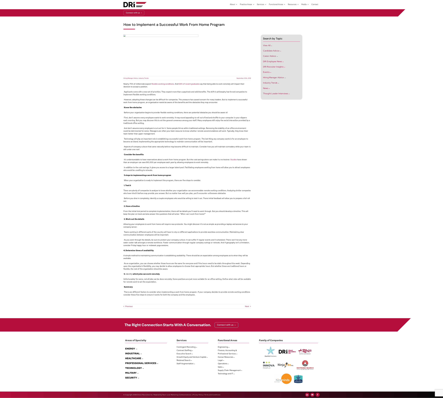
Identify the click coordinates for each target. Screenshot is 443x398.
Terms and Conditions (212, 395)
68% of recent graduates (189, 84)
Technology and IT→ (226, 373)
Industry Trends (143, 78)
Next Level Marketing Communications (176, 395)
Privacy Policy (198, 395)
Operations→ (223, 363)
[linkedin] (307, 395)
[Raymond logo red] (305, 360)
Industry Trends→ (271, 82)
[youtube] (312, 395)
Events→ (267, 72)
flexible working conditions (162, 84)
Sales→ (221, 367)
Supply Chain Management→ (230, 370)
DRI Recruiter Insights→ (274, 66)
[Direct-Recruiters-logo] (135, 3)
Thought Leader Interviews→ (276, 93)
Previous (129, 306)
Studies (233, 159)
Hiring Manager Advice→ (274, 77)
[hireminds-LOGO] (283, 374)
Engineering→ (224, 347)
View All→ (267, 45)
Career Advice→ (270, 56)
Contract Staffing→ (185, 350)
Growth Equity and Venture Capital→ (192, 357)
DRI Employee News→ (273, 61)
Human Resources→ (226, 357)
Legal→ (221, 360)
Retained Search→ (184, 360)
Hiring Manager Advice (130, 78)
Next (247, 306)
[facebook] (318, 395)
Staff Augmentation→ (186, 363)
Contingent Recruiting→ (187, 347)
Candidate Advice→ (272, 50)
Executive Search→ (185, 353)
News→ (266, 88)
